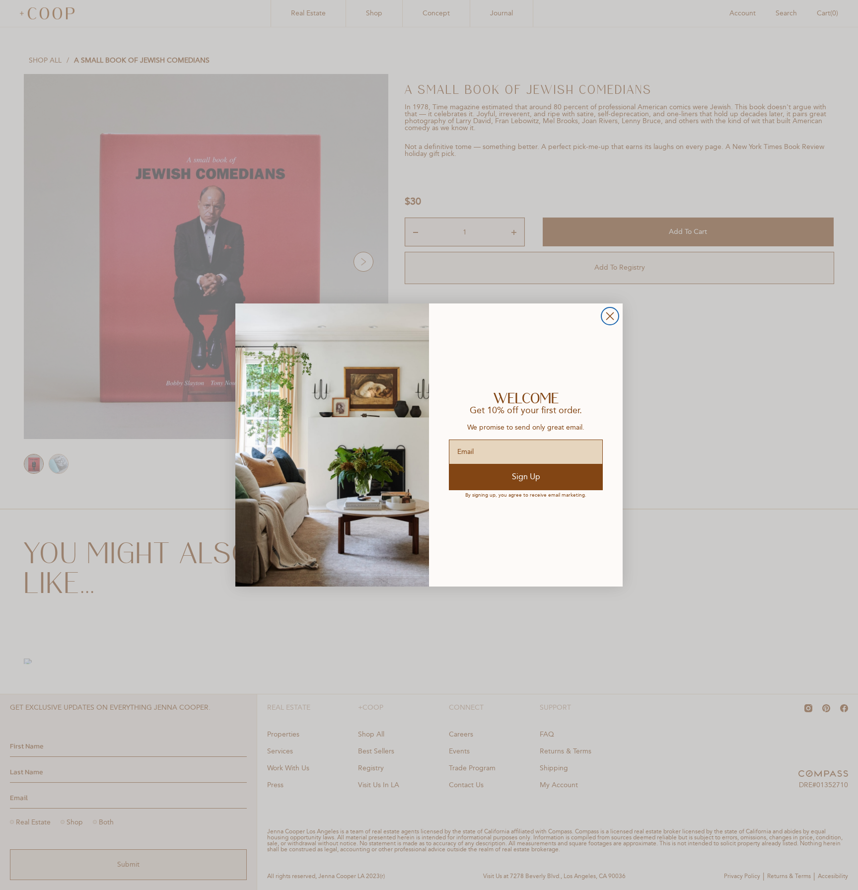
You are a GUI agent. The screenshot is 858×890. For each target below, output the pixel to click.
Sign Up (526, 477)
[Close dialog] (610, 316)
